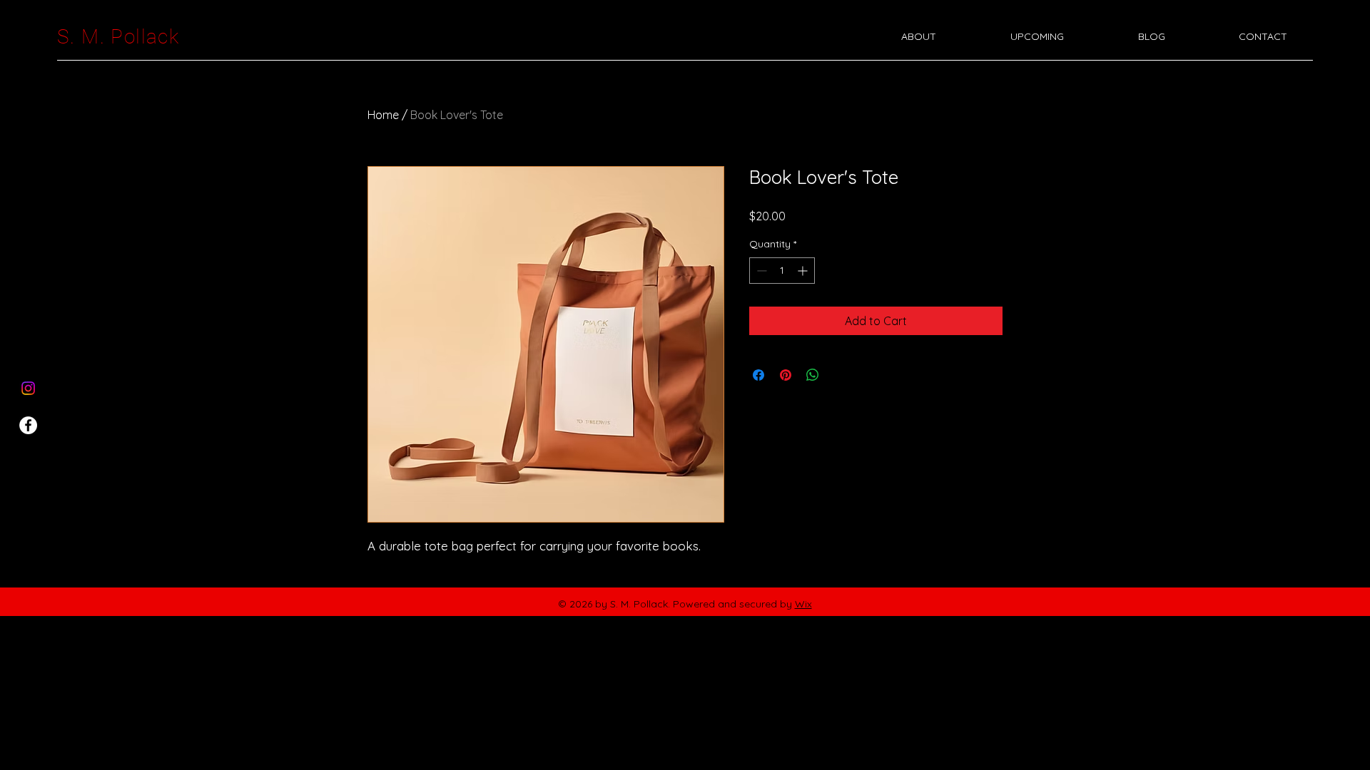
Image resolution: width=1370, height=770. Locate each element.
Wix (803, 603)
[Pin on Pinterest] (785, 375)
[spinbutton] (782, 270)
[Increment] (804, 270)
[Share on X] (839, 375)
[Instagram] (28, 388)
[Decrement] (760, 270)
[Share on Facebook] (758, 375)
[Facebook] (28, 425)
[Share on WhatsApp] (812, 375)
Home (383, 115)
